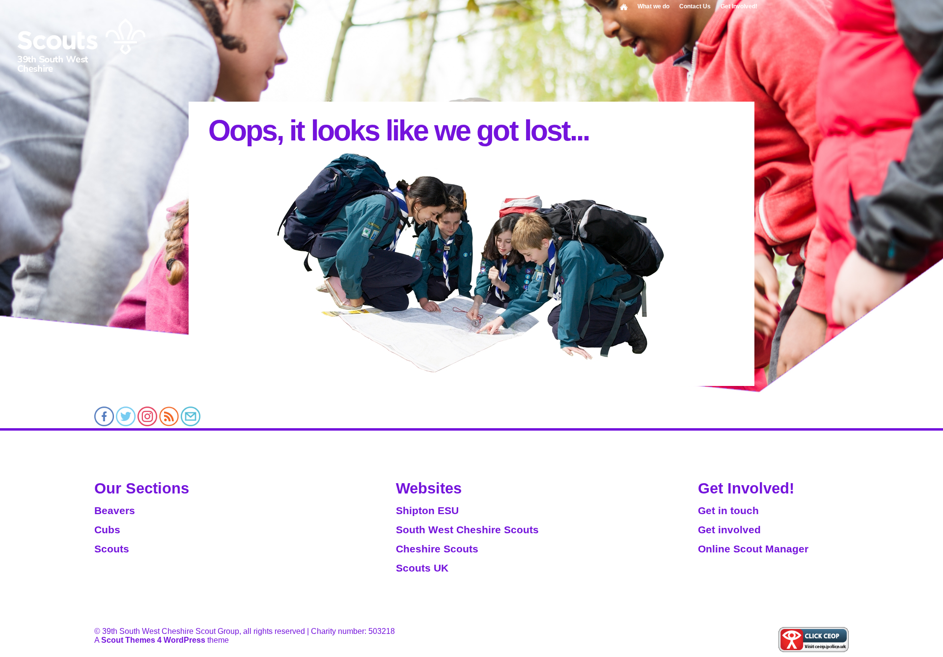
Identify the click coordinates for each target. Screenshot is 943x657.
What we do (653, 6)
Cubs (107, 529)
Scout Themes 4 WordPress (153, 640)
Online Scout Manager (753, 548)
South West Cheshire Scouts (467, 529)
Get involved (729, 529)
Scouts (111, 548)
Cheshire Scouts (437, 548)
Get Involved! (739, 6)
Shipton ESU (427, 510)
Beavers (114, 510)
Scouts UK (422, 568)
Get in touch (728, 510)
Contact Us (695, 6)
